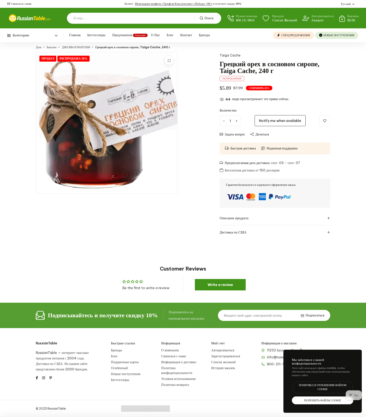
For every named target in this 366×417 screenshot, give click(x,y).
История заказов (223, 368)
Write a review (220, 285)
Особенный (119, 368)
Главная (74, 35)
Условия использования (178, 379)
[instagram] (43, 377)
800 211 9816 (245, 20)
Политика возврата (175, 384)
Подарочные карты (125, 362)
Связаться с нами (21, 3)
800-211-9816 (279, 364)
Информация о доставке (178, 362)
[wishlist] (324, 121)
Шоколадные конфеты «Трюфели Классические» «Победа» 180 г (173, 3)
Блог (170, 35)
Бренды (204, 35)
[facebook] (37, 377)
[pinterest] (50, 377)
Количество (228, 110)
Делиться (262, 134)
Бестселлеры (96, 35)
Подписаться (315, 315)
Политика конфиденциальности (176, 370)
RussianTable (46, 343)
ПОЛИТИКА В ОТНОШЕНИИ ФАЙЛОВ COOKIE (323, 387)
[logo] (29, 18)
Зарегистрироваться (225, 356)
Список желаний (223, 362)
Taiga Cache (230, 55)
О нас (155, 35)
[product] (169, 60)
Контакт (186, 35)
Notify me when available (280, 121)
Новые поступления (125, 374)
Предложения (122, 35)
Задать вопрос (235, 134)
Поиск (209, 18)
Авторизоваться (222, 350)
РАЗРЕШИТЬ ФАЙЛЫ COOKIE (322, 400)
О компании (170, 350)
